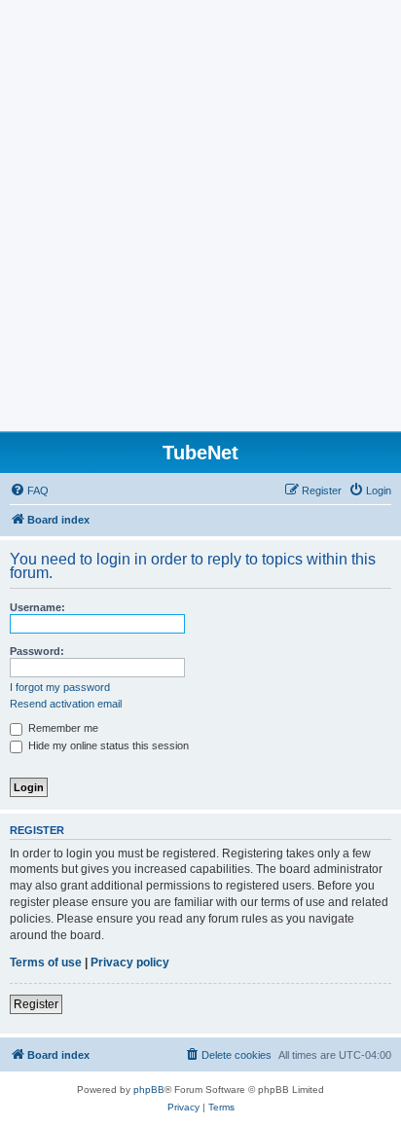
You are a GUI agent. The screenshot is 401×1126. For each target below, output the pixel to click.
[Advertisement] (200, 220)
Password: (37, 651)
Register (36, 1004)
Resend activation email (66, 703)
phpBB (148, 1089)
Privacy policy (130, 962)
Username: (37, 607)
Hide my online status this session (107, 745)
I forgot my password (60, 687)
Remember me (61, 728)
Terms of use (46, 962)
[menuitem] (29, 490)
